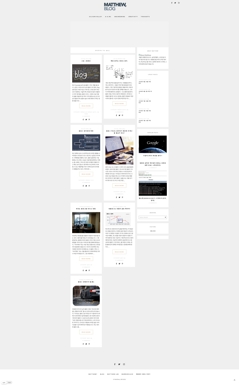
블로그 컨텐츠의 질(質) (86, 282)
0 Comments (86, 116)
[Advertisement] (119, 34)
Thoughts (145, 16)
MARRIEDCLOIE (127, 374)
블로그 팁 (123, 191)
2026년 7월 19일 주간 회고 (145, 111)
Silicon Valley (95, 16)
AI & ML (108, 16)
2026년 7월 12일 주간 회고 (145, 121)
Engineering (119, 16)
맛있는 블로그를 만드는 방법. (86, 209)
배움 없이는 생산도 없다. (119, 61)
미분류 (86, 113)
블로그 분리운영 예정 (86, 131)
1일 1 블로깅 (86, 61)
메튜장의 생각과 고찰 (93, 112)
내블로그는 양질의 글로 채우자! (119, 209)
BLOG (102, 374)
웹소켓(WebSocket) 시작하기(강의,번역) (153, 199)
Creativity (133, 16)
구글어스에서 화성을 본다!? (152, 155)
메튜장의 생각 (84, 112)
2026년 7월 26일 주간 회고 (145, 101)
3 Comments (153, 202)
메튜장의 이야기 (90, 180)
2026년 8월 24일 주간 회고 (145, 82)
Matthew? (93, 374)
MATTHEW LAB (113, 374)
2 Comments (153, 158)
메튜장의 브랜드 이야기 (143, 374)
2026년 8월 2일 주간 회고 (145, 92)
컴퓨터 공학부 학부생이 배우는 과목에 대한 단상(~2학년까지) (153, 164)
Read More (86, 106)
